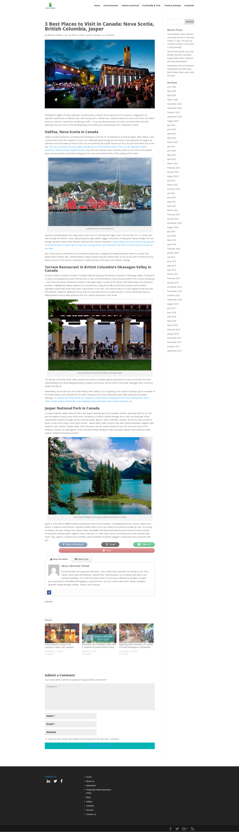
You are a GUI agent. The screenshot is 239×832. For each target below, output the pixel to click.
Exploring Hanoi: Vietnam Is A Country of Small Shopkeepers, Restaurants (136, 645)
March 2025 (172, 142)
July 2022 (171, 180)
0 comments (108, 35)
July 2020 (171, 231)
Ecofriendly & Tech (151, 6)
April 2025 (171, 138)
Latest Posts (83, 559)
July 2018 (171, 308)
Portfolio (90, 805)
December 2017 (174, 338)
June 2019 (171, 261)
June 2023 (171, 150)
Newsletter (91, 785)
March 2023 (172, 163)
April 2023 (171, 159)
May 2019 (171, 265)
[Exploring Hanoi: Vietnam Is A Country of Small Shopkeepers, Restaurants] (136, 633)
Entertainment (111, 6)
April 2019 (171, 270)
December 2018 (174, 287)
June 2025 (171, 129)
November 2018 (174, 291)
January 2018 (173, 333)
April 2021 (171, 206)
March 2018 (172, 325)
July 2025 (171, 125)
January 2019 (173, 282)
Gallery (89, 801)
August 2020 (172, 227)
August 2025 (172, 121)
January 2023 (173, 172)
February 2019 (173, 278)
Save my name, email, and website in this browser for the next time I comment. (83, 739)
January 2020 (173, 252)
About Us (90, 781)
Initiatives (189, 6)
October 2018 (173, 295)
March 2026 (172, 99)
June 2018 (171, 312)
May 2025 (171, 133)
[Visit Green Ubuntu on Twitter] (55, 781)
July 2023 (171, 146)
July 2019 (171, 257)
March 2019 (172, 274)
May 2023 (171, 155)
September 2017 (174, 350)
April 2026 (171, 95)
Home (97, 6)
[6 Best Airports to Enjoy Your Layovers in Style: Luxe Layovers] (62, 633)
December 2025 (174, 104)
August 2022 (172, 176)
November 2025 (174, 108)
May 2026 (171, 91)
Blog (88, 797)
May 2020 (171, 240)
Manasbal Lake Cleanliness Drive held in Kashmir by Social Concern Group (99, 645)
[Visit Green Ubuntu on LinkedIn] (48, 781)
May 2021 (171, 201)
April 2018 (171, 321)
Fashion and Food (130, 6)
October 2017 (173, 346)
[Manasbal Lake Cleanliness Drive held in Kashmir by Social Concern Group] (99, 633)
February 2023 (173, 167)
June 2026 (171, 86)
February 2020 (173, 248)
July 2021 (171, 193)
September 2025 (174, 116)
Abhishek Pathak (54, 35)
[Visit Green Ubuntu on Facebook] (61, 781)
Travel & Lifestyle (172, 6)
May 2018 (171, 316)
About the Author (60, 559)
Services (89, 810)
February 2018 (173, 329)
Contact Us (91, 814)
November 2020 (174, 223)
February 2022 (173, 189)
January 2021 (173, 218)
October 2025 (173, 112)
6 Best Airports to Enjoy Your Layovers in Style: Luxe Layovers (59, 645)
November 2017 (174, 342)
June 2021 (171, 197)
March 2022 (172, 184)
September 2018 (174, 299)
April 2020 (171, 244)
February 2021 (173, 214)
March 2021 (172, 210)
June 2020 (171, 235)
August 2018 (172, 304)
